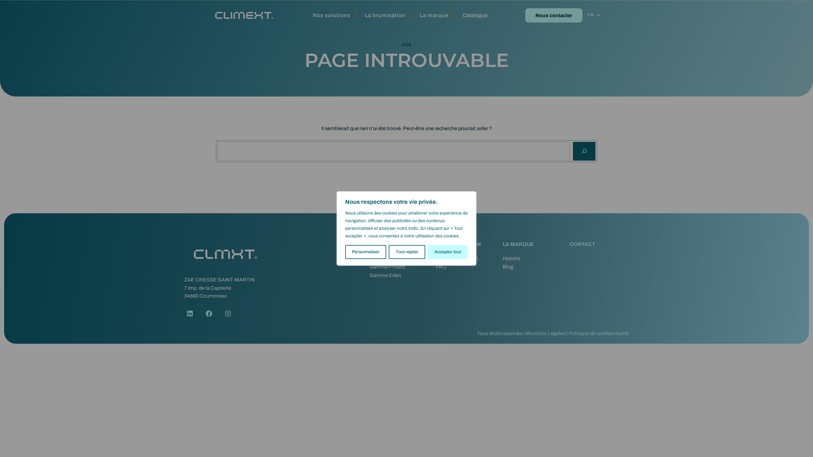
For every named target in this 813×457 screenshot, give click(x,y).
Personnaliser (366, 251)
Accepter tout (447, 251)
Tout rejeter (407, 251)
